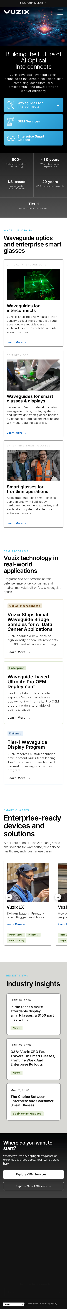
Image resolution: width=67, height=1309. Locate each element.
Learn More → (16, 342)
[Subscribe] (59, 1292)
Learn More (19, 652)
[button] (60, 12)
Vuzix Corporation (29, 1303)
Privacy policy (49, 1303)
